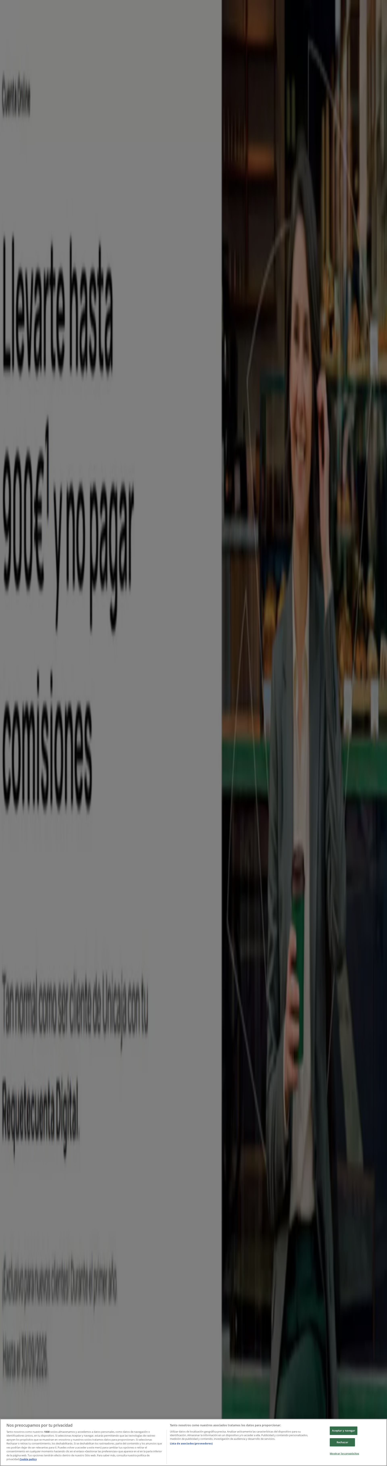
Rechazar (342, 1442)
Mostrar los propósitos (344, 1453)
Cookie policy (28, 1459)
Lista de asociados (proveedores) (191, 1443)
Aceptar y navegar (343, 1430)
